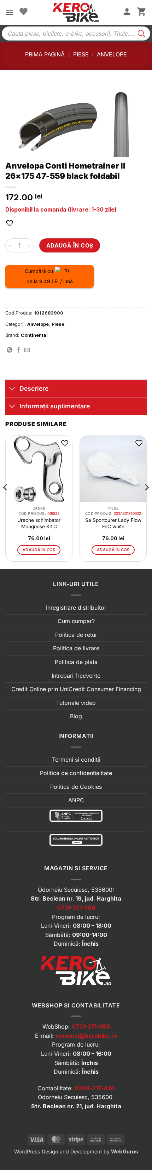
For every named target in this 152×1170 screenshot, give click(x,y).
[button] (9, 12)
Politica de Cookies (76, 786)
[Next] (146, 501)
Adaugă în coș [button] (39, 549)
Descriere (33, 388)
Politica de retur (76, 634)
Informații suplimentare (54, 406)
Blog (76, 716)
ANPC (76, 800)
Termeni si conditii (76, 759)
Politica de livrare (76, 648)
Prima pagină (45, 54)
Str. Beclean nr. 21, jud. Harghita (76, 1106)
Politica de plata (76, 661)
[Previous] (5, 501)
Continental (34, 335)
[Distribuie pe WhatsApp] (9, 350)
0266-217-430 (95, 1088)
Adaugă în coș (69, 245)
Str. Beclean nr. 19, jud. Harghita (76, 898)
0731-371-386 (76, 907)
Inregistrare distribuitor (76, 607)
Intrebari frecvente (76, 675)
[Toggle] (12, 389)
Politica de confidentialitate (76, 772)
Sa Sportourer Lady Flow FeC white (113, 523)
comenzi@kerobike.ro (86, 1035)
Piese (81, 54)
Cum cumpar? (76, 620)
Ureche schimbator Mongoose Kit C (38, 523)
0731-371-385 (91, 1026)
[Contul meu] (127, 12)
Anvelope (112, 54)
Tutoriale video (76, 702)
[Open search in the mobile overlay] (76, 33)
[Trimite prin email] (27, 350)
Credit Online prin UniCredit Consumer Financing (76, 689)
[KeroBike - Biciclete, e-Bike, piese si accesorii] (75, 12)
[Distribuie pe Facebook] (18, 350)
